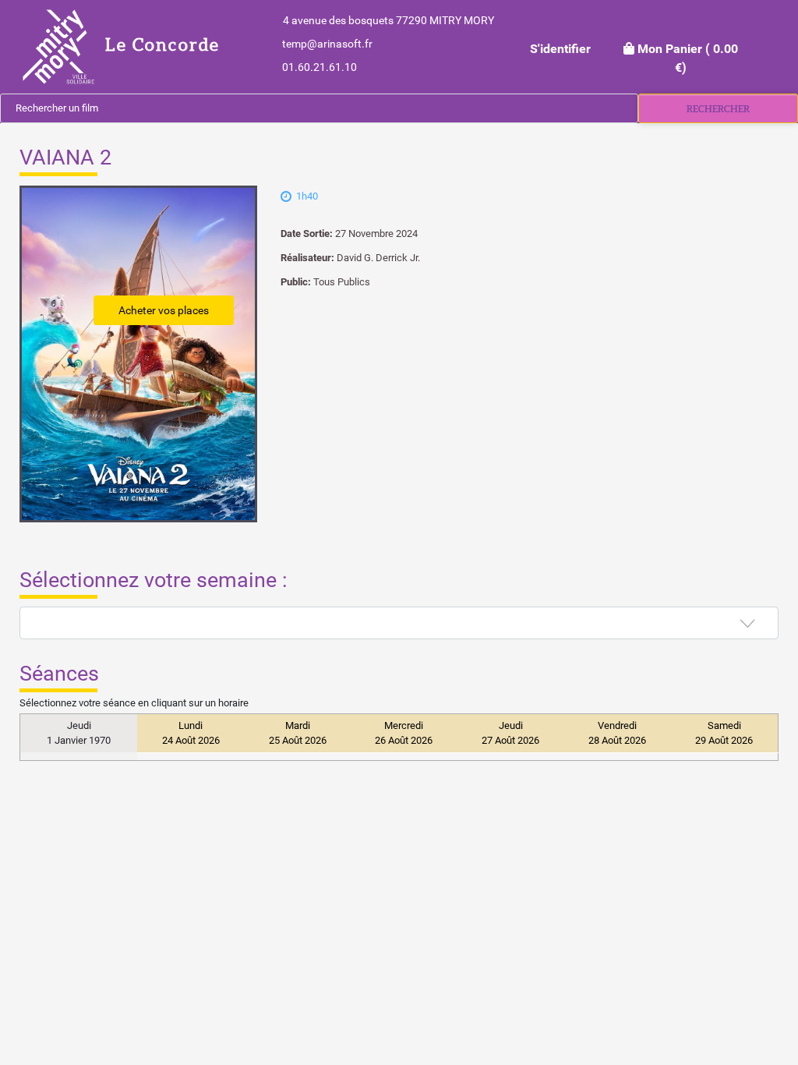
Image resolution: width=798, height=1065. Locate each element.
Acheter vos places (163, 310)
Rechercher (718, 109)
